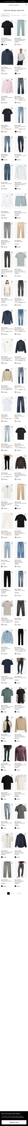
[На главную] (14, 5)
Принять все (14, 1122)
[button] (14, 1118)
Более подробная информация (17, 1117)
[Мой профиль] (26, 4)
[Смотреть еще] (20, 893)
